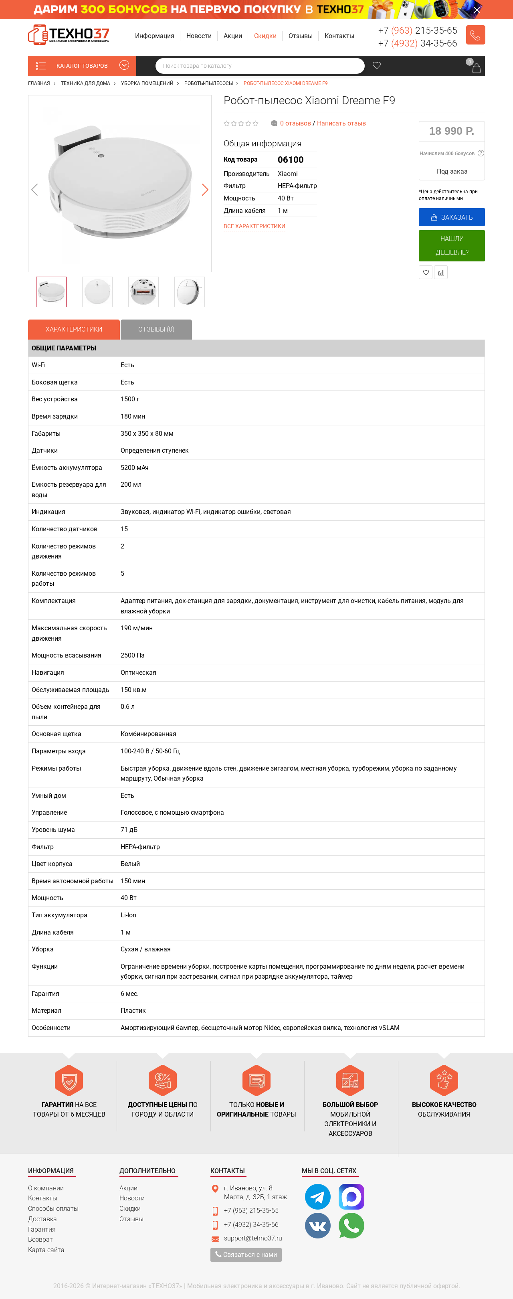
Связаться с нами (249, 1255)
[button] (155, 36)
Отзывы (131, 1219)
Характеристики (74, 329)
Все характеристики (254, 226)
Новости (132, 1198)
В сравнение (441, 272)
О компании (46, 1188)
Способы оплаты (53, 1208)
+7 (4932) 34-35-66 (251, 1224)
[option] (119, 183)
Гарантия (42, 1229)
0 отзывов (295, 123)
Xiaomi (288, 174)
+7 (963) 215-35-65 (251, 1210)
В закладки (425, 272)
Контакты (42, 1198)
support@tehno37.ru (253, 1238)
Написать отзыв (341, 123)
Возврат (40, 1239)
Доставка (42, 1219)
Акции (128, 1188)
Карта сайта (46, 1250)
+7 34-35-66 (417, 43)
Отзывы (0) (156, 329)
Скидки (130, 1208)
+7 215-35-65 (417, 30)
